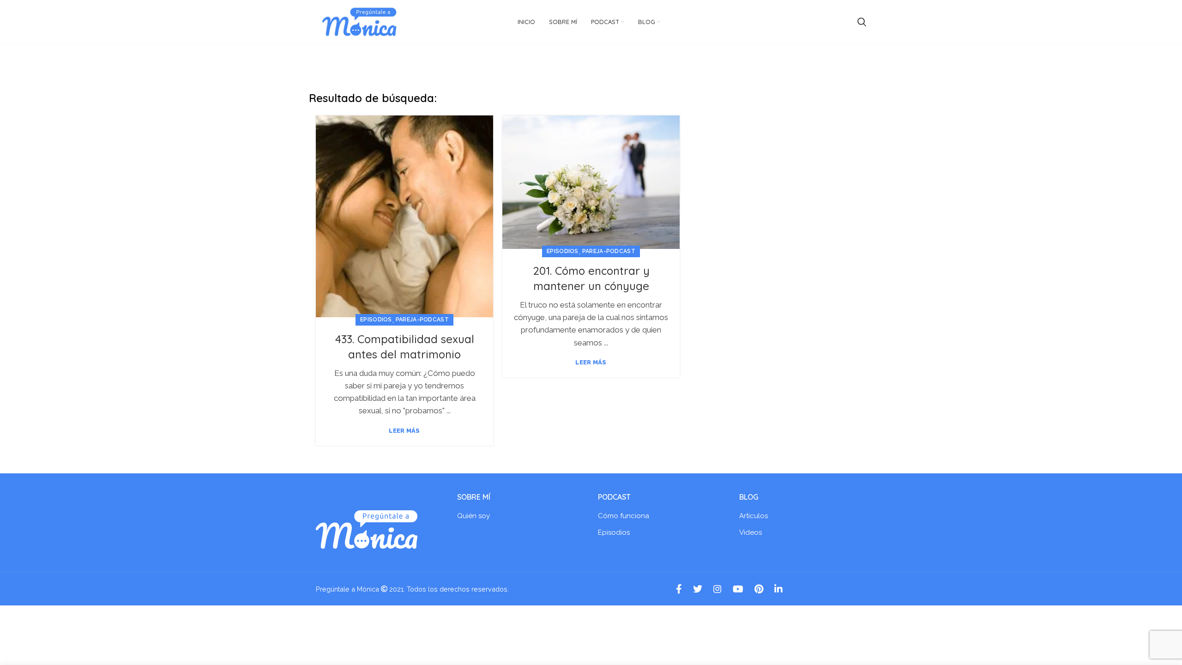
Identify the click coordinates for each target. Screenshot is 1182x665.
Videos (750, 532)
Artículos (753, 516)
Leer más (404, 431)
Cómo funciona (623, 516)
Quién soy (473, 516)
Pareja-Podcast (422, 319)
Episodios (376, 319)
